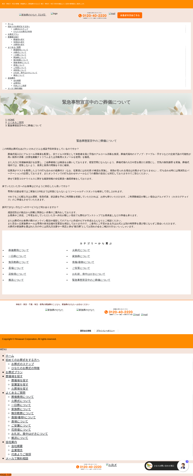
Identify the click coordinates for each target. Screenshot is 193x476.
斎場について (18, 65)
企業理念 (17, 83)
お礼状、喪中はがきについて (25, 73)
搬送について (18, 75)
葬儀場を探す (18, 39)
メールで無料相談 (17, 458)
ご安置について (19, 68)
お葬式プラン (14, 372)
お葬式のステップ (20, 29)
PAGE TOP (5, 474)
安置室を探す (18, 42)
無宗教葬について (20, 60)
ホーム (10, 356)
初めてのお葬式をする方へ (23, 360)
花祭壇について (19, 70)
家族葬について (19, 57)
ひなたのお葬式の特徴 (22, 31)
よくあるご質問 (15, 393)
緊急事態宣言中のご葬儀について (91, 280)
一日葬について (19, 55)
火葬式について (19, 52)
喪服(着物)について (21, 62)
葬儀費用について (20, 50)
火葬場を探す (18, 44)
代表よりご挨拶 (19, 85)
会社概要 (17, 80)
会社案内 (11, 442)
